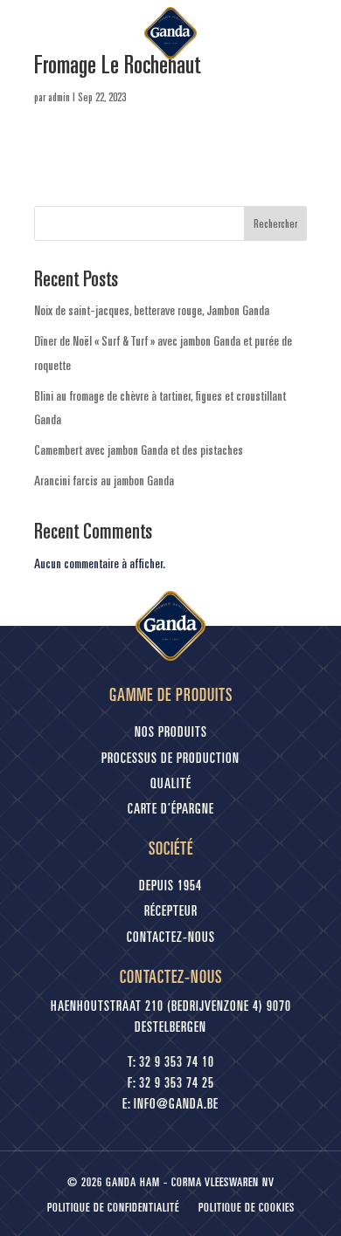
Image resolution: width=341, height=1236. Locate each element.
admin (59, 97)
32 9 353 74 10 (176, 1063)
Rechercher (275, 223)
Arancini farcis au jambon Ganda (104, 480)
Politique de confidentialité (113, 1209)
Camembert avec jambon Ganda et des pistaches (138, 449)
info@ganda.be (176, 1105)
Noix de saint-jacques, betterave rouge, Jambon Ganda (151, 310)
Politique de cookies (246, 1209)
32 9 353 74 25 (176, 1084)
